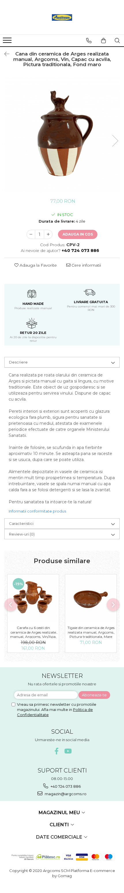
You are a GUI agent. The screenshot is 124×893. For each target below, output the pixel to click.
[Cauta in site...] (117, 40)
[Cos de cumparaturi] (103, 40)
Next (115, 141)
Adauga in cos (78, 234)
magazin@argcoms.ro (65, 793)
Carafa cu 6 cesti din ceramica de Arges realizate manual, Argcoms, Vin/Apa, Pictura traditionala (33, 632)
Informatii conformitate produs (37, 511)
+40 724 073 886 (65, 786)
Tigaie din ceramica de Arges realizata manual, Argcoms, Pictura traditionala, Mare (90, 632)
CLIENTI (60, 824)
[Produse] (8, 42)
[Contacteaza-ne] (88, 40)
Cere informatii (85, 265)
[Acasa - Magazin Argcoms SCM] (62, 17)
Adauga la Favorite (37, 265)
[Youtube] (68, 751)
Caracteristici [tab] (21, 523)
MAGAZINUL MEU (60, 812)
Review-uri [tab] (22, 534)
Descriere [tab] (18, 362)
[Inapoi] (4, 54)
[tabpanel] (62, 134)
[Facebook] (57, 751)
